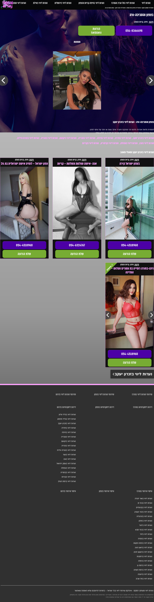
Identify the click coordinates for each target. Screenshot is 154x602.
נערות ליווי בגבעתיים (144, 507)
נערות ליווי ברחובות (144, 556)
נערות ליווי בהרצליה (144, 516)
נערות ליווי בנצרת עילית (28, 138)
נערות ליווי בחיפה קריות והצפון (91, 3)
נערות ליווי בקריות (90, 143)
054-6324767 (77, 245)
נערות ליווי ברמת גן (144, 565)
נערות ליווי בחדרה (123, 138)
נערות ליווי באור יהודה (143, 498)
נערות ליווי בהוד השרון (143, 512)
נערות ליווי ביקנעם (68, 138)
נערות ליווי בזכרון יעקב (143, 138)
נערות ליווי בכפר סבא (143, 529)
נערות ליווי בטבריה (86, 138)
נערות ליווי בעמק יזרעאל (66, 463)
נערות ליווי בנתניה (145, 538)
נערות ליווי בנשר (69, 454)
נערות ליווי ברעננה (145, 574)
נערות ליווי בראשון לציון (143, 552)
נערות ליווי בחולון (145, 521)
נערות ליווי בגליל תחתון (66, 419)
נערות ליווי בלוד (146, 534)
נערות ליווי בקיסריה (110, 143)
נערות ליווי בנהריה (49, 138)
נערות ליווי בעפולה (129, 143)
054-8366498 (134, 30)
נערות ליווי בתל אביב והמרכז (123, 3)
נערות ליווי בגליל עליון (67, 414)
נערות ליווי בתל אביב (144, 578)
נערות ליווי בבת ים (145, 503)
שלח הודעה (129, 254)
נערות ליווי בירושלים (63, 3)
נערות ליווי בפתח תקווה (142, 543)
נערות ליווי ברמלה (145, 561)
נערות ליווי (146, 3)
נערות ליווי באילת (40, 3)
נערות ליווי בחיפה (105, 138)
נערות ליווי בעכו (146, 143)
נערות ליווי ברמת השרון (143, 570)
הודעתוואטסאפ (96, 30)
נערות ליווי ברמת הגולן (67, 481)
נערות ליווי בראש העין (143, 547)
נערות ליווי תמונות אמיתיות (15, 3)
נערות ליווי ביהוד (145, 525)
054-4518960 (129, 245)
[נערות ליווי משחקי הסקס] (7, 5)
